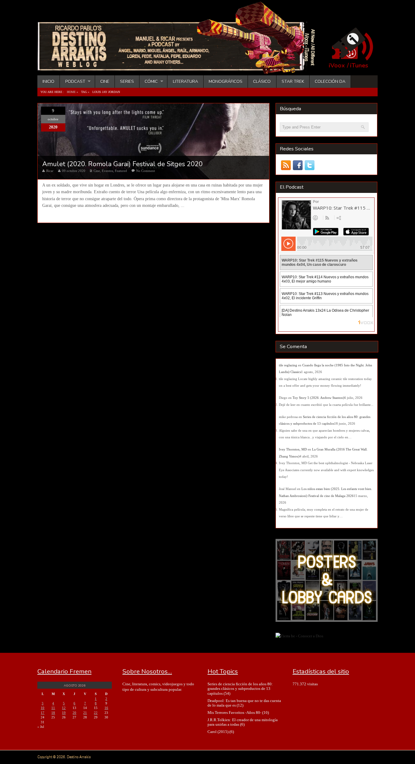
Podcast (72, 81)
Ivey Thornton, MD (293, 449)
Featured (121, 171)
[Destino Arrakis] (180, 68)
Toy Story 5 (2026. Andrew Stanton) (318, 397)
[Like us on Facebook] (298, 165)
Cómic (148, 81)
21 (85, 712)
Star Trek (293, 81)
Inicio (48, 81)
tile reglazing (288, 365)
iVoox (337, 65)
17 (42, 712)
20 (74, 712)
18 (53, 712)
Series (127, 81)
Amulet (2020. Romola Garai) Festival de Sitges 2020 (122, 164)
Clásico (262, 81)
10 (42, 708)
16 (106, 708)
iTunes (359, 65)
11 (53, 708)
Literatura (185, 81)
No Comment (145, 171)
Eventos (107, 171)
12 (64, 708)
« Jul (40, 726)
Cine (104, 81)
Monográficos (225, 81)
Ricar (49, 171)
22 (96, 712)
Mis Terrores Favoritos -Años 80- (234, 712)
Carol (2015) (218, 731)
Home (71, 92)
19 (64, 712)
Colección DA (330, 81)
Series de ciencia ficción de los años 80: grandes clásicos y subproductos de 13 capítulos (240, 689)
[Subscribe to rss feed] (286, 165)
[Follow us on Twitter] (309, 165)
